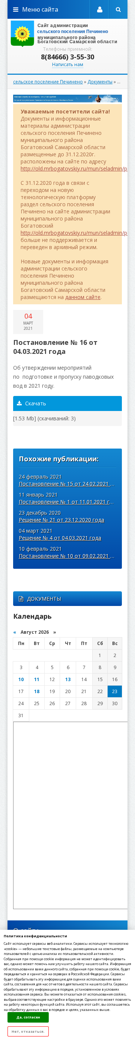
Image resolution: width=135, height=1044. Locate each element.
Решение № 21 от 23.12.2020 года (61, 519)
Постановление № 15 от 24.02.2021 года (70, 483)
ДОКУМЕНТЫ (44, 598)
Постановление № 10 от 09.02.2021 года (70, 555)
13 (67, 679)
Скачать (35, 403)
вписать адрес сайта (68, 34)
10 (21, 679)
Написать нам (67, 64)
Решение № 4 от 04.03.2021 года (60, 537)
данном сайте (82, 297)
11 (36, 679)
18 (36, 691)
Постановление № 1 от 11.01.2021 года (69, 501)
